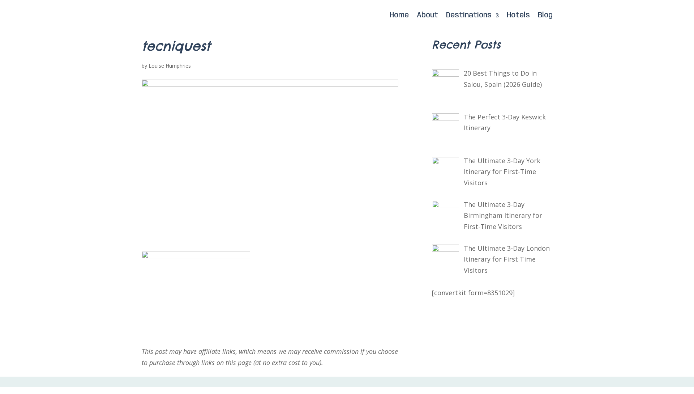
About (427, 15)
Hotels (518, 15)
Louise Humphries (170, 65)
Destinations (469, 15)
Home (399, 15)
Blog (545, 15)
